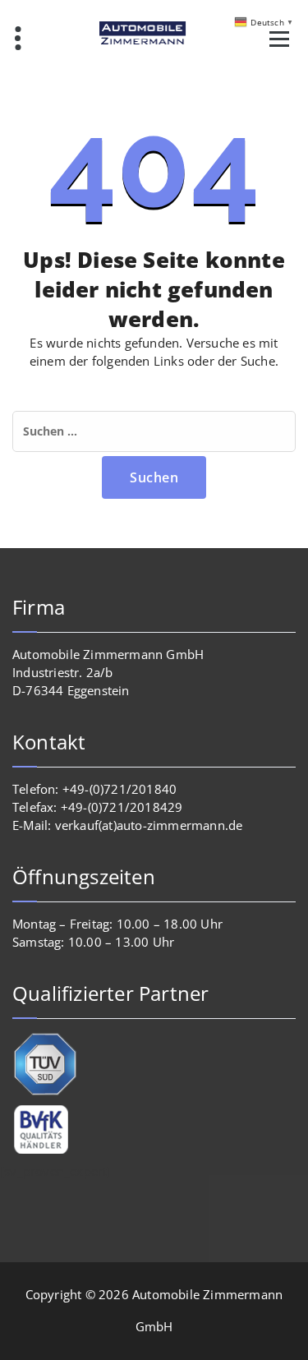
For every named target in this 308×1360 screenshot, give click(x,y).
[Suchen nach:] (154, 431)
